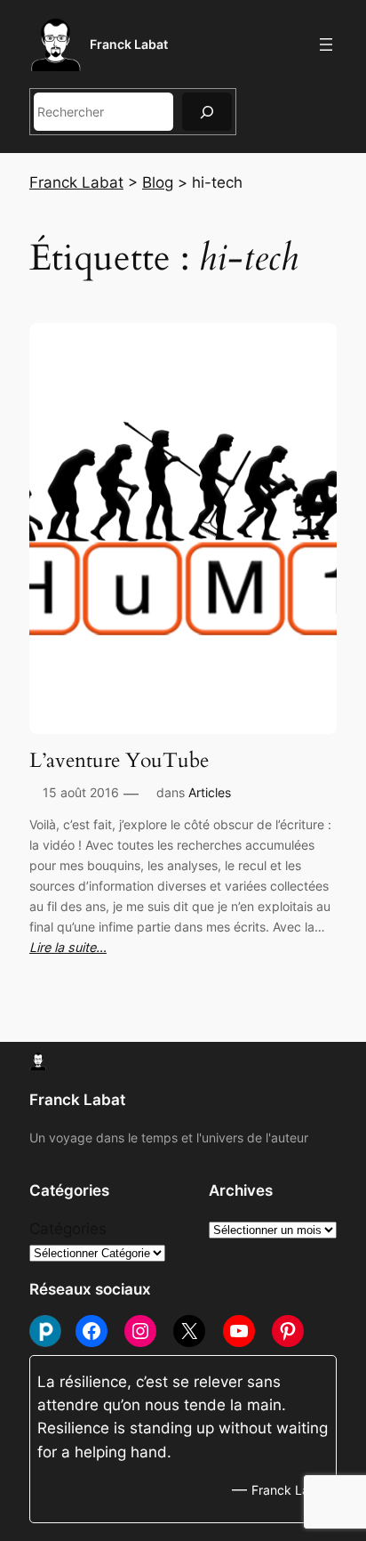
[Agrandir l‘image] (15, 817)
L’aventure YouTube (119, 760)
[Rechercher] (207, 112)
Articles (209, 792)
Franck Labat (129, 44)
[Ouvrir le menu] (326, 44)
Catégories (68, 1229)
